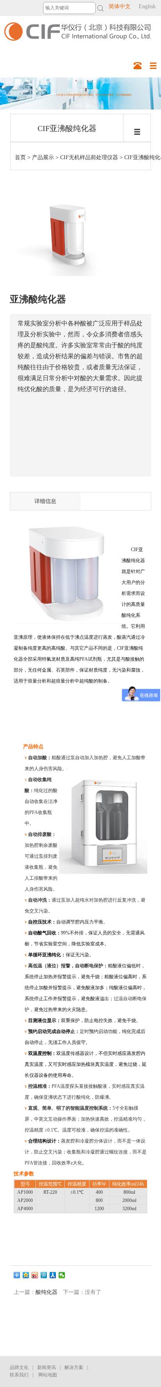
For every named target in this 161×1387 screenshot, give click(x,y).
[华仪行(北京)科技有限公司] (76, 29)
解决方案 (73, 1367)
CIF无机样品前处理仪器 (89, 157)
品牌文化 (19, 1367)
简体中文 (120, 6)
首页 (20, 157)
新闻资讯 (46, 1367)
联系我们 (19, 1375)
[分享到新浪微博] (35, 1275)
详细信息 (45, 501)
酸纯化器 (46, 1292)
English (147, 6)
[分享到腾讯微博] (44, 1275)
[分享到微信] (62, 1275)
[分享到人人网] (53, 1275)
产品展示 (43, 157)
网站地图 (47, 1375)
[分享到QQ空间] (26, 1275)
